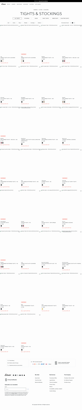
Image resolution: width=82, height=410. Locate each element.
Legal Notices (52, 380)
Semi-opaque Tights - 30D (68, 98)
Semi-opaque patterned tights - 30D (29, 181)
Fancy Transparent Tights (27, 305)
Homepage (35, 9)
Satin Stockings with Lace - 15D (49, 263)
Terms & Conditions (53, 382)
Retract (51, 386)
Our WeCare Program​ (68, 380)
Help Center (37, 377)
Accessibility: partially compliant (56, 388)
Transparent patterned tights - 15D (9, 181)
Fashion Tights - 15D (26, 222)
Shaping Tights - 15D (46, 181)
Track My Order (38, 380)
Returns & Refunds (38, 382)
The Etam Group (67, 382)
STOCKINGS (26, 18)
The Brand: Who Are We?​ (69, 377)
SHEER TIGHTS (55, 18)
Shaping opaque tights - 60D (7, 346)
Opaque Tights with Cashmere (7, 57)
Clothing (40, 9)
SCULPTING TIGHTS (65, 18)
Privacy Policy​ (52, 384)
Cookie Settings (53, 390)
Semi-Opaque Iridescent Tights (49, 305)
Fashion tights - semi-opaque (49, 222)
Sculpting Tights (4, 222)
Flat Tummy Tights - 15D (6, 98)
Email (6, 386)
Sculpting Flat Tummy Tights (69, 181)
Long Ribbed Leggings (67, 222)
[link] (8, 4)
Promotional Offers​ (53, 377)
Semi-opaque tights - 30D (48, 98)
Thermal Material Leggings (69, 139)
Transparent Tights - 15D (48, 57)
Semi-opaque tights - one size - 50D (70, 57)
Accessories (46, 9)
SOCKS (36, 18)
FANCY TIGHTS (46, 18)
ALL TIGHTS (17, 18)
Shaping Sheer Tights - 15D (27, 98)
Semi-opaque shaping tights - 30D (50, 139)
